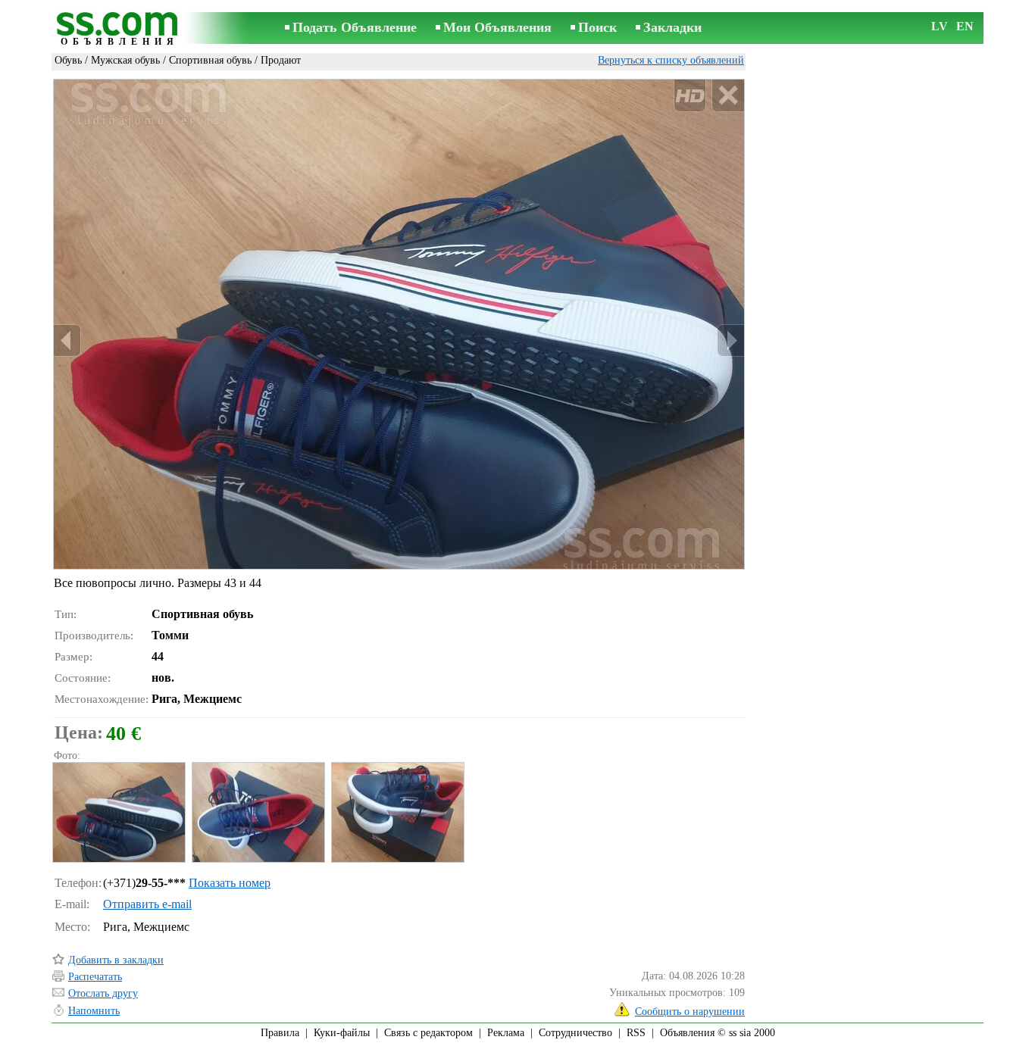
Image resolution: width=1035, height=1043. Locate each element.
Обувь (68, 60)
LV (939, 26)
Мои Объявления (497, 27)
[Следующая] (730, 340)
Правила (280, 1032)
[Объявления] (120, 29)
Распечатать (95, 976)
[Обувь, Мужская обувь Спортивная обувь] (118, 812)
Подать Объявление (354, 27)
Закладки (672, 27)
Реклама (505, 1032)
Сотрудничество (575, 1032)
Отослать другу (103, 993)
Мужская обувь (125, 60)
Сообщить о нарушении (690, 1011)
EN (965, 26)
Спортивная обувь (210, 60)
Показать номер (229, 882)
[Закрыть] (727, 96)
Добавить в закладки (116, 960)
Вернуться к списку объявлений (671, 60)
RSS (636, 1032)
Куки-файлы (342, 1032)
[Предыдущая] (67, 340)
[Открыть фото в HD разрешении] (398, 324)
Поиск (597, 27)
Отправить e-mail (147, 904)
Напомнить (94, 1010)
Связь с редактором (428, 1032)
